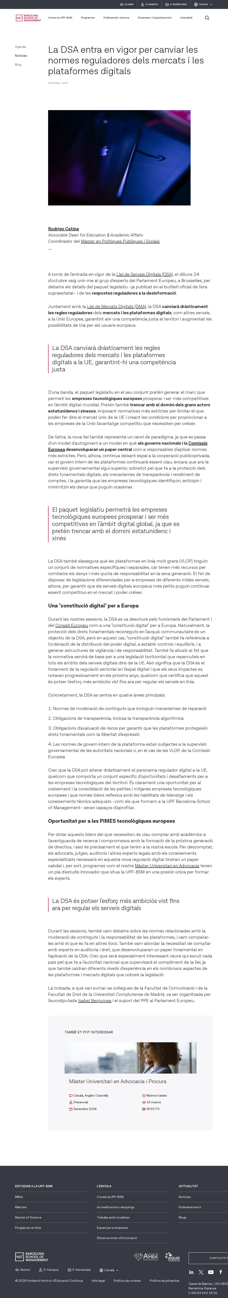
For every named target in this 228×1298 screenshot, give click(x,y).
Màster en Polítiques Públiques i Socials (120, 241)
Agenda (20, 47)
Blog (18, 65)
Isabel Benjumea (94, 1001)
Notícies (21, 56)
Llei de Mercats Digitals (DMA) (116, 307)
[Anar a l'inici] (28, 18)
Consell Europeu (71, 625)
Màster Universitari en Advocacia (167, 866)
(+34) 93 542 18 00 (203, 1293)
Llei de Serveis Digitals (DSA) (144, 274)
